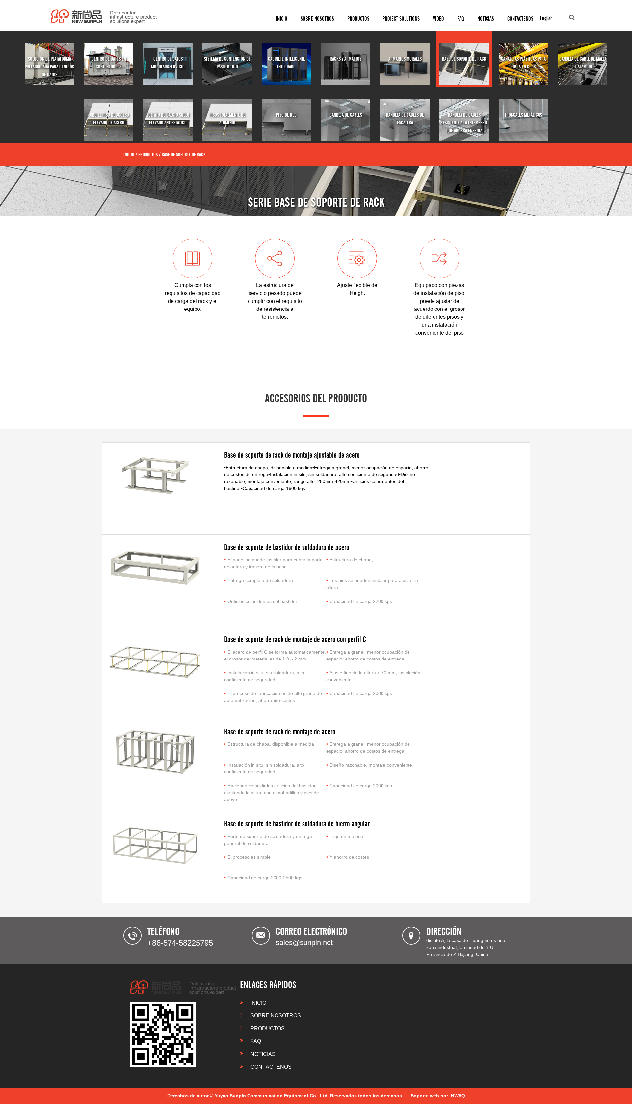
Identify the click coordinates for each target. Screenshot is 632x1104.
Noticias (485, 18)
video (438, 18)
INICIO (281, 18)
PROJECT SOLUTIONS (401, 18)
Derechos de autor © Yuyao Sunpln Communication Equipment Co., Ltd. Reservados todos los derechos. (285, 1095)
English (546, 18)
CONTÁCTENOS (520, 18)
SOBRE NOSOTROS (275, 1015)
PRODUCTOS (267, 1028)
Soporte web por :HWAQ (438, 1095)
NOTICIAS (262, 1054)
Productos (358, 18)
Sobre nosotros (317, 18)
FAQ (460, 18)
